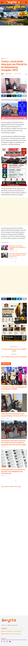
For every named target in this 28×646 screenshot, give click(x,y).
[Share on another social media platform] (24, 96)
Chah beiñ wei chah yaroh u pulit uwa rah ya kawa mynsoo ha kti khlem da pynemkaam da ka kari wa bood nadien (13, 443)
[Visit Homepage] (11, 2)
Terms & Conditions (16, 634)
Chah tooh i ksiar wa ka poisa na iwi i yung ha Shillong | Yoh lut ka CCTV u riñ (18, 255)
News (6, 58)
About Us (3, 631)
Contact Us (9, 631)
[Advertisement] (14, 41)
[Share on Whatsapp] (14, 96)
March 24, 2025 (17, 73)
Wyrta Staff (8, 73)
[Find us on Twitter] (4, 641)
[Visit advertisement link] (14, 15)
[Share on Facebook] (3, 96)
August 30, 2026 (13, 250)
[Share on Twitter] (9, 96)
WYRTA (6, 625)
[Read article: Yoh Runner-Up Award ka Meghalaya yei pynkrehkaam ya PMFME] (4, 247)
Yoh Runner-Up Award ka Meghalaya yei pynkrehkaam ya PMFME (17, 247)
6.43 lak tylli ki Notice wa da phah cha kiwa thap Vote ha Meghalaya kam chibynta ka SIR (13, 471)
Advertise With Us (5, 634)
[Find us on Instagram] (7, 641)
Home (2, 58)
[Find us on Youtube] (10, 641)
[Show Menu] (2, 2)
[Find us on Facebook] (1, 641)
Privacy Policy (17, 631)
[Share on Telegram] (19, 96)
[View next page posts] (15, 261)
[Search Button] (26, 2)
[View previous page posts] (12, 261)
